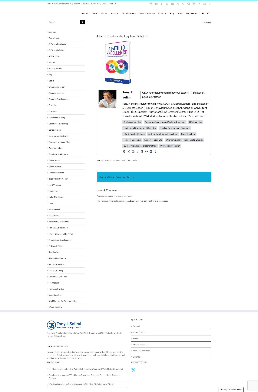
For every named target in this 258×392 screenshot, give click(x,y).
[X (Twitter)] (128, 151)
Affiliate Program (89, 333)
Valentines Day (55, 295)
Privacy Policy (139, 344)
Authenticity (54, 56)
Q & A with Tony (56, 246)
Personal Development (58, 228)
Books (51, 81)
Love (51, 203)
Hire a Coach (138, 332)
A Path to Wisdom (56, 50)
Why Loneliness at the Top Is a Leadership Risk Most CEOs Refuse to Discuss (81, 384)
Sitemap (136, 357)
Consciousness (55, 130)
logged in (111, 196)
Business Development (58, 99)
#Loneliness (54, 38)
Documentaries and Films (59, 142)
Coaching (53, 105)
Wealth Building (55, 307)
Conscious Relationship (58, 124)
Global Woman (55, 166)
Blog (50, 74)
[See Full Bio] (204, 116)
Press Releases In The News (61, 234)
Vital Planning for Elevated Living (63, 301)
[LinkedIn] (151, 151)
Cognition (53, 111)
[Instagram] (133, 151)
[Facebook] (124, 151)
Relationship (54, 252)
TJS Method (54, 283)
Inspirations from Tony (58, 179)
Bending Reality (55, 68)
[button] (208, 13)
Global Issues (54, 160)
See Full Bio (196, 116)
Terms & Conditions (141, 350)
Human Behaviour (56, 172)
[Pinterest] (142, 151)
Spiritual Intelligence (57, 258)
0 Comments (132, 160)
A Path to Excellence (57, 44)
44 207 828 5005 (60, 346)
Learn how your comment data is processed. (149, 201)
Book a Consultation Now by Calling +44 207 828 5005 (95, 4)
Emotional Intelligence (58, 154)
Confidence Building (57, 117)
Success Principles (56, 264)
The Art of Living (56, 270)
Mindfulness (54, 215)
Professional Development (60, 240)
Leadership (53, 191)
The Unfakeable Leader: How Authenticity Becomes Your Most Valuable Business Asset (86, 369)
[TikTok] (137, 151)
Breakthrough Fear (57, 87)
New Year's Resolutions (59, 221)
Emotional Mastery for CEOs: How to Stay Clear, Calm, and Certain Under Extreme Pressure (84, 376)
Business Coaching (56, 93)
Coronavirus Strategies (58, 136)
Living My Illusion (56, 197)
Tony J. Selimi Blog (56, 289)
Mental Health (55, 209)
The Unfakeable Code (58, 276)
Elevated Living (55, 148)
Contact (136, 326)
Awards (52, 62)
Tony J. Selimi (104, 160)
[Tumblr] (155, 151)
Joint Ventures (55, 185)
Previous (207, 22)
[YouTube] (146, 151)
